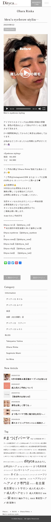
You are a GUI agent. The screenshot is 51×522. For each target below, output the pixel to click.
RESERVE (36, 3)
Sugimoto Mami (13, 353)
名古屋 (40, 483)
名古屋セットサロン (16, 488)
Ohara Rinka (10, 29)
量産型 (32, 498)
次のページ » (39, 277)
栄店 (8, 311)
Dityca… (6, 511)
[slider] (23, 108)
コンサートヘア (21, 470)
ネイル (15, 474)
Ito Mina (10, 359)
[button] (25, 72)
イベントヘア (8, 470)
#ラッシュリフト (17, 462)
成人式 (32, 488)
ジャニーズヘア (35, 470)
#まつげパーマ (17, 438)
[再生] (7, 108)
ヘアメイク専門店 (16, 483)
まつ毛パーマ (27, 466)
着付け (14, 498)
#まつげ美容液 (36, 439)
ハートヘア (33, 475)
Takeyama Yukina (14, 341)
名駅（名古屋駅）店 (15, 317)
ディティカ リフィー (16, 323)
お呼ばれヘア (10, 466)
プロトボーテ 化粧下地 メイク (20, 479)
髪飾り (12, 502)
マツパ (32, 483)
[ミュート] (39, 108)
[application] (25, 72)
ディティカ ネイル (14, 299)
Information (10, 293)
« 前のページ (12, 277)
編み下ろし (24, 498)
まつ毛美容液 (39, 466)
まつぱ (20, 466)
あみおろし (40, 461)
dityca (29, 461)
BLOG (8, 335)
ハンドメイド (24, 475)
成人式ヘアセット (18, 493)
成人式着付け (35, 493)
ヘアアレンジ (39, 478)
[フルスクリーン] (44, 108)
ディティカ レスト (14, 329)
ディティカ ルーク (14, 305)
